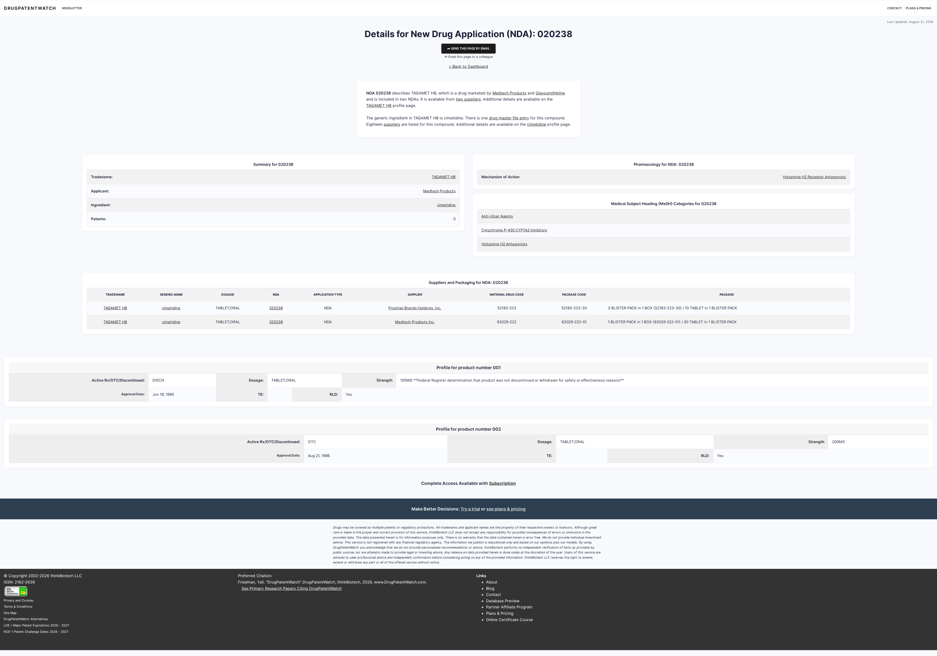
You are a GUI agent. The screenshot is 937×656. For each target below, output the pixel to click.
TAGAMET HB (378, 105)
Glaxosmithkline (550, 93)
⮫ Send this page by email (468, 48)
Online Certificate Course (509, 619)
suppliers (392, 124)
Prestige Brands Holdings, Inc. (414, 308)
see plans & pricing (506, 508)
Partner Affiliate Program (509, 606)
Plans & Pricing (918, 8)
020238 (276, 308)
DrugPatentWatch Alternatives (26, 619)
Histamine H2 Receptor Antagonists (814, 177)
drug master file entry (509, 117)
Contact (894, 8)
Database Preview (502, 600)
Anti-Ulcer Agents (497, 216)
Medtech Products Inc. (415, 322)
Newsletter (72, 8)
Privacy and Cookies (19, 600)
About (491, 582)
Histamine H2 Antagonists (504, 244)
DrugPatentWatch (30, 8)
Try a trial (470, 508)
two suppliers (468, 99)
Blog (490, 588)
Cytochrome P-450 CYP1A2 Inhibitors (514, 230)
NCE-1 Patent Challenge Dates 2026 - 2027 (36, 632)
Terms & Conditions (18, 606)
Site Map (10, 613)
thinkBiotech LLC (66, 575)
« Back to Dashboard (468, 66)
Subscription (502, 483)
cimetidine (536, 124)
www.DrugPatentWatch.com (400, 582)
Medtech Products (509, 93)
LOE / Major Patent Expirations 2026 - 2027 (36, 625)
